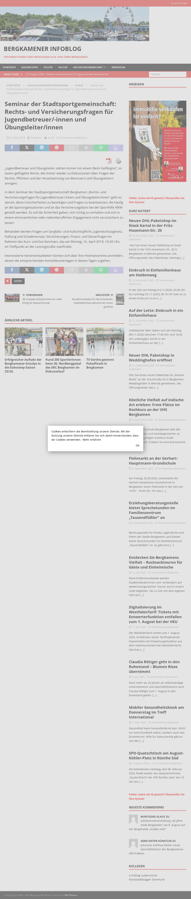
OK (138, 445)
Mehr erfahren (92, 439)
